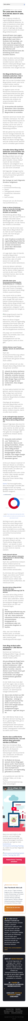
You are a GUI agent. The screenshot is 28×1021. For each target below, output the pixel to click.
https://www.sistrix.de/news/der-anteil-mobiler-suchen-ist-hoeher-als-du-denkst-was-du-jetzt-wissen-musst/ (14, 516)
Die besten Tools (10, 1009)
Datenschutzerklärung (16, 1012)
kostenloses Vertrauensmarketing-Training (13, 845)
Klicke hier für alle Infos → (13, 908)
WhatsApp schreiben (9, 1011)
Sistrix (5, 484)
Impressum (6, 1012)
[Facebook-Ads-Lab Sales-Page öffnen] (14, 874)
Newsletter (18, 1009)
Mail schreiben (19, 1011)
